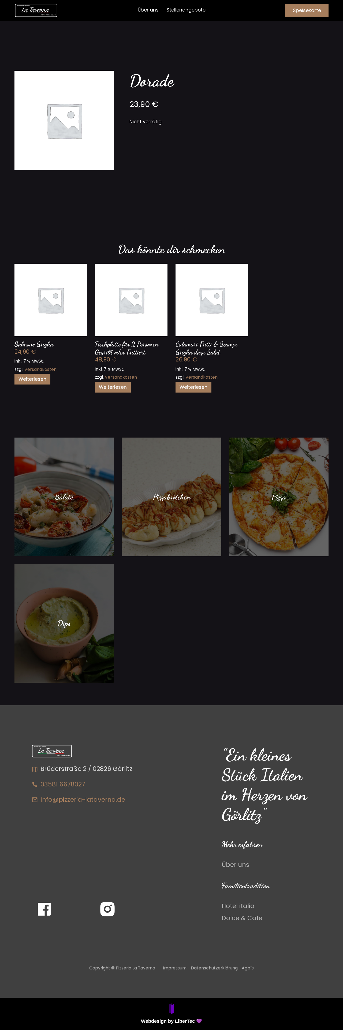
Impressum (175, 968)
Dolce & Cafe (242, 918)
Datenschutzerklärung (214, 968)
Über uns (148, 9)
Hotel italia (238, 906)
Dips (64, 623)
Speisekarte (307, 10)
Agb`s (248, 968)
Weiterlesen (32, 379)
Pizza (279, 496)
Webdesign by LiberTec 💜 (171, 1021)
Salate (64, 496)
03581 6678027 (62, 784)
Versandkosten (40, 369)
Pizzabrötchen (171, 496)
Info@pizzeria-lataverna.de (82, 799)
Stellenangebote (186, 9)
